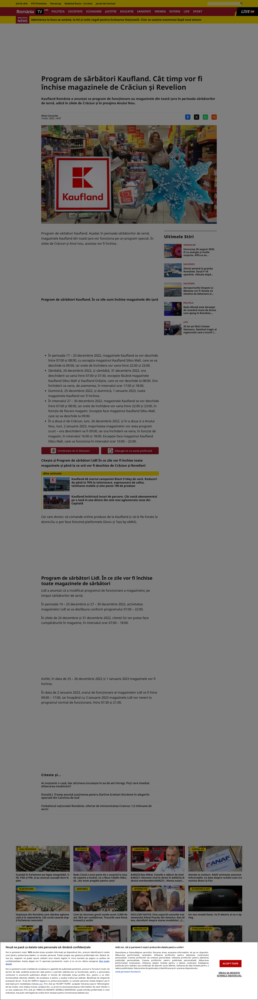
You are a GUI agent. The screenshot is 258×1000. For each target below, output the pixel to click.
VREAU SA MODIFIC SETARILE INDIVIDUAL (229, 974)
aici (41, 983)
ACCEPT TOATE (231, 963)
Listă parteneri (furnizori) (128, 971)
